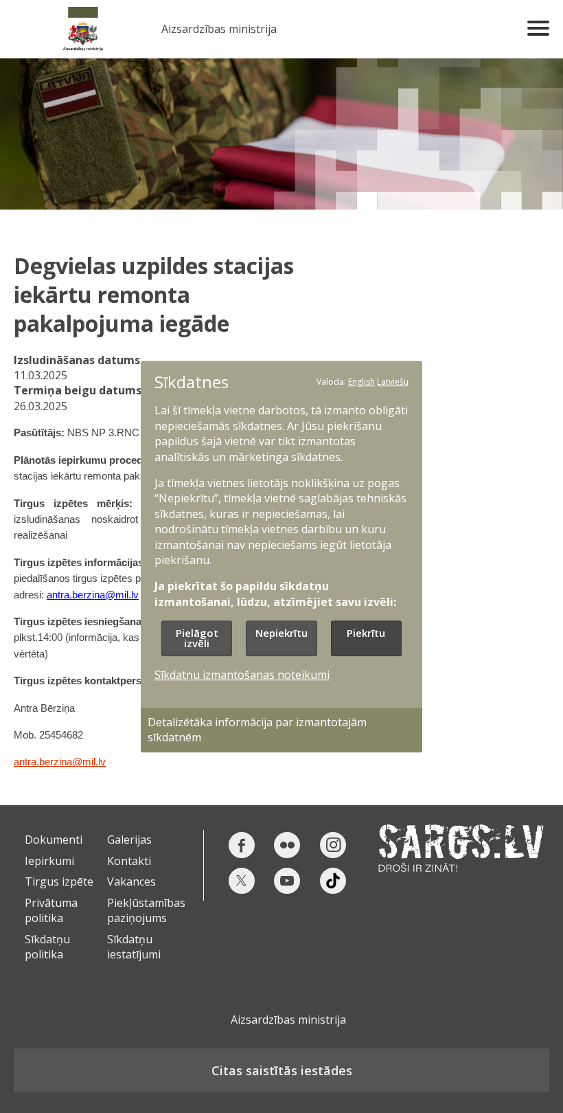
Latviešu (393, 381)
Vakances (131, 881)
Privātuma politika (51, 910)
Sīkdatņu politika (47, 947)
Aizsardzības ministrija (219, 29)
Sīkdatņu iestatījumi (134, 947)
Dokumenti (53, 839)
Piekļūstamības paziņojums (146, 910)
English (361, 381)
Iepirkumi (49, 860)
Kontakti (129, 860)
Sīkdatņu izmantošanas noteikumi (242, 675)
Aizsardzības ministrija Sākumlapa (82, 29)
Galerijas (129, 839)
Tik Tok (333, 881)
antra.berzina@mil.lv (60, 761)
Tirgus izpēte (59, 881)
